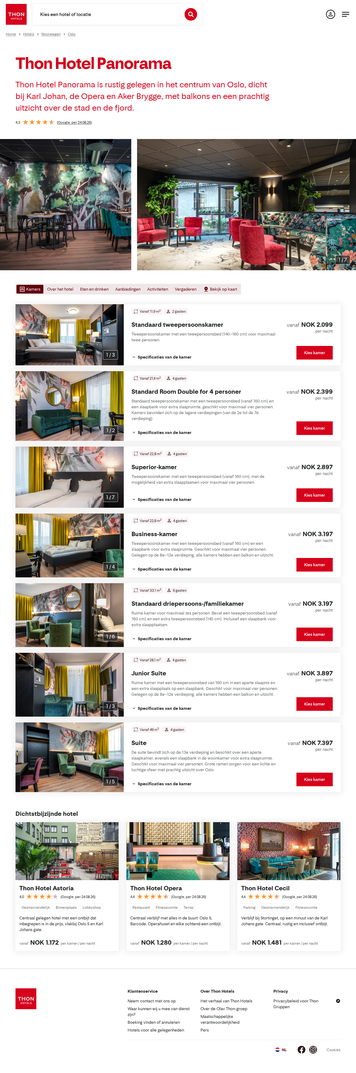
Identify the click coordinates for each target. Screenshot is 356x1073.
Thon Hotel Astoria (46, 888)
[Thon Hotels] (16, 14)
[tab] (29, 289)
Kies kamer (314, 352)
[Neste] (350, 204)
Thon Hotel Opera (156, 888)
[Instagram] (313, 1050)
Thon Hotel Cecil (265, 888)
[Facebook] (301, 1050)
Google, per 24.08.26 (74, 122)
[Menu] (345, 14)
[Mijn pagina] (330, 14)
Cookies (334, 1050)
